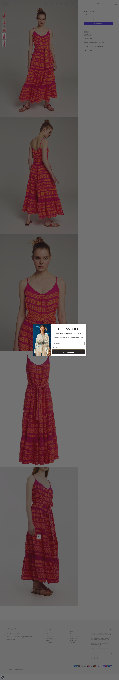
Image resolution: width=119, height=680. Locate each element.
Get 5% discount (68, 352)
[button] (2, 677)
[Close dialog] (84, 326)
